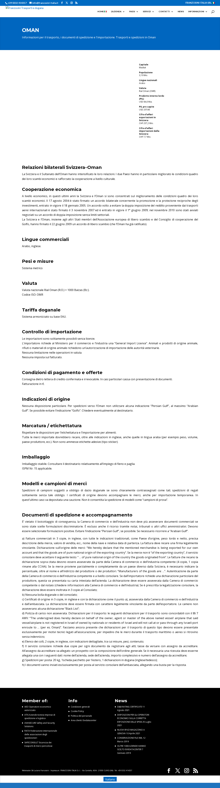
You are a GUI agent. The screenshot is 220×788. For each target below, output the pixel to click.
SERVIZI (147, 11)
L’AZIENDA (116, 11)
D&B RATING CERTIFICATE (129, 706)
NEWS (181, 11)
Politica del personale (81, 715)
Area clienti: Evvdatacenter (83, 720)
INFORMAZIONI (196, 11)
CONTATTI (164, 11)
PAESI (132, 11)
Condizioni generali (80, 706)
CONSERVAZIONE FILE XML (129, 737)
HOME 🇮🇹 (102, 11)
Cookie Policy (77, 711)
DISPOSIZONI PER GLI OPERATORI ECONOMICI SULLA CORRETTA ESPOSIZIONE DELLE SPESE (133, 718)
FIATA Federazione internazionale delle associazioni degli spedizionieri (40, 734)
